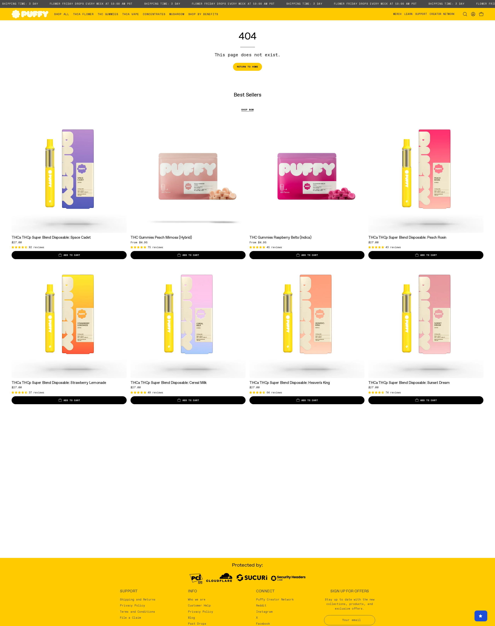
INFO (192, 591)
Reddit (261, 606)
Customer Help (199, 606)
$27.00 (17, 242)
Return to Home (247, 66)
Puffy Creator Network (275, 600)
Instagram (264, 612)
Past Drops (197, 624)
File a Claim (130, 618)
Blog (191, 618)
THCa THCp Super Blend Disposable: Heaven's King (289, 383)
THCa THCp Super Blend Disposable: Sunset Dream (409, 383)
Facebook (263, 624)
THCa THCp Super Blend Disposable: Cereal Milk (169, 383)
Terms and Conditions (137, 612)
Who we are (196, 600)
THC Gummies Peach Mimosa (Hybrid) (161, 237)
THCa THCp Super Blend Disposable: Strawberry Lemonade (59, 383)
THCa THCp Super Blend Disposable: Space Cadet (51, 237)
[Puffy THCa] (30, 14)
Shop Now (247, 109)
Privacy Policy (132, 606)
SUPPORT (129, 591)
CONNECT (265, 591)
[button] (83, 14)
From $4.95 (139, 242)
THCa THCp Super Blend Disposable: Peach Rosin (407, 237)
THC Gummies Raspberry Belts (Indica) (280, 237)
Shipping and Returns (137, 600)
